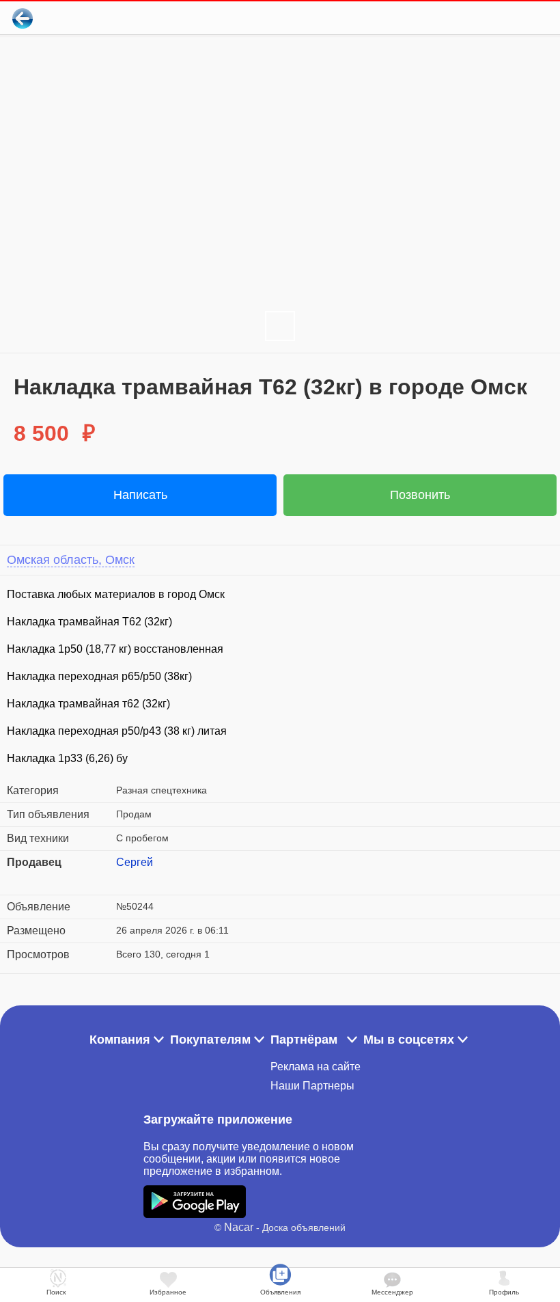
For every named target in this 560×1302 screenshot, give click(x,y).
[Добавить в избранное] (494, 18)
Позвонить (420, 495)
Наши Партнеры (312, 1085)
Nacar (238, 1227)
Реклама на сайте (315, 1066)
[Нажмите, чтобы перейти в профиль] (126, 879)
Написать (140, 495)
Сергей (134, 862)
